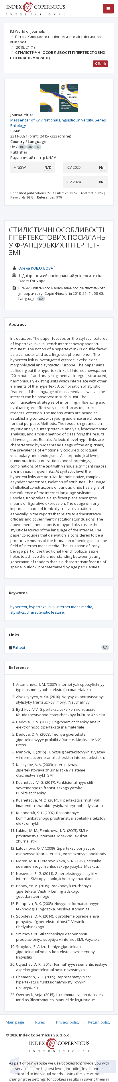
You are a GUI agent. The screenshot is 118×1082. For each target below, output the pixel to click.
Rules (40, 1022)
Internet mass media (74, 606)
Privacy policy (68, 1022)
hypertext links (42, 606)
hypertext (18, 606)
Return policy (99, 1022)
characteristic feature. (46, 612)
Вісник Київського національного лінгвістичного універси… (56, 39)
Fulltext (19, 647)
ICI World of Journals (27, 31)
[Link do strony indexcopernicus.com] (59, 1044)
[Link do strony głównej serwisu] (35, 8)
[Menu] (108, 8)
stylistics (17, 612)
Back (101, 63)
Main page (15, 1022)
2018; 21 (25, 47)
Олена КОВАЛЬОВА (35, 268)
